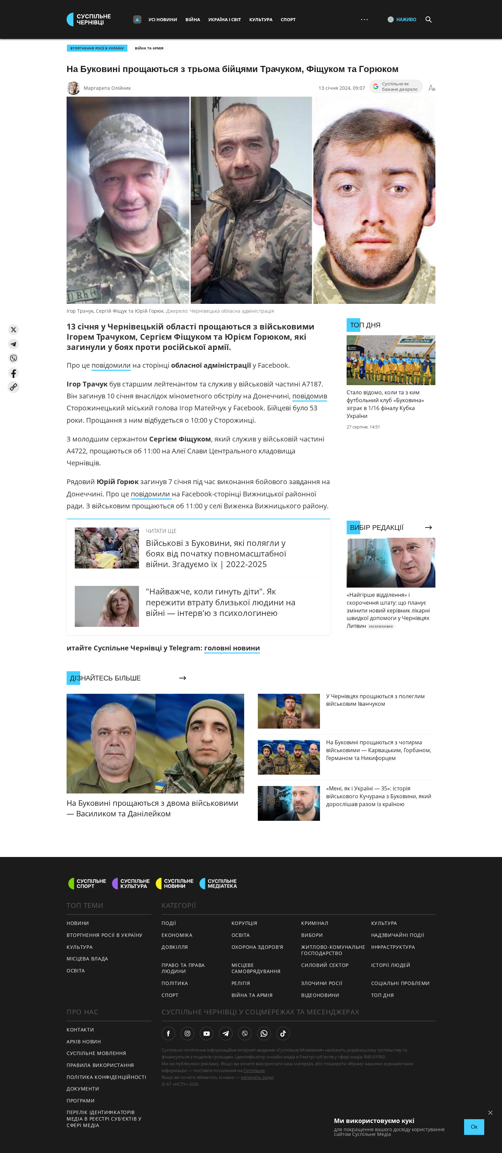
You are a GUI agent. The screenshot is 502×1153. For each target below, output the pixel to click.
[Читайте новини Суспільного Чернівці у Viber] (245, 1033)
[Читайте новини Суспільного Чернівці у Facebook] (168, 1033)
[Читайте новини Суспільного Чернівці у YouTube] (206, 1033)
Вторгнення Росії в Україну (97, 48)
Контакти (80, 1029)
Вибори (312, 935)
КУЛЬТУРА (80, 947)
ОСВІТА (76, 970)
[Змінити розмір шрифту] (432, 88)
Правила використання (100, 1065)
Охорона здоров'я (257, 947)
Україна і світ (224, 19)
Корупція (244, 923)
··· (364, 19)
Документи (83, 1088)
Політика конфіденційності (107, 1077)
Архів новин (84, 1041)
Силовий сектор (325, 965)
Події (169, 923)
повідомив (309, 395)
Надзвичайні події (397, 935)
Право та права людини (183, 968)
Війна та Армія (149, 48)
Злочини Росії (321, 983)
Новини (78, 923)
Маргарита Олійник (107, 88)
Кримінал (315, 923)
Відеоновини (320, 995)
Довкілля (175, 947)
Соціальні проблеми (400, 983)
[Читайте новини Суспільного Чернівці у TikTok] (283, 1033)
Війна (192, 19)
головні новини (232, 647)
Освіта (241, 935)
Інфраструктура (393, 947)
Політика (175, 983)
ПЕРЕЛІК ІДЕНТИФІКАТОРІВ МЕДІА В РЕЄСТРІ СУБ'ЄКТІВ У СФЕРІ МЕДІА (104, 1118)
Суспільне (254, 1070)
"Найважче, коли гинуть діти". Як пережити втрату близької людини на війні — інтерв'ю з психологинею (220, 602)
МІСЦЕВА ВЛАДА (87, 958)
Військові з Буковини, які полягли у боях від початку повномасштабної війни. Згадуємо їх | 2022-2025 (216, 553)
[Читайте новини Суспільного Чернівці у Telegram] (226, 1033)
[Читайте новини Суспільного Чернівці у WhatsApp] (264, 1033)
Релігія (241, 983)
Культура (261, 19)
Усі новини (163, 19)
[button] (13, 330)
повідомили (111, 365)
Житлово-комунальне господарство (333, 950)
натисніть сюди (257, 1077)
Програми (81, 1100)
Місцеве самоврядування (256, 968)
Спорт (288, 19)
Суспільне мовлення (96, 1053)
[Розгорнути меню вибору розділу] (137, 19)
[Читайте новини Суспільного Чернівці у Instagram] (187, 1033)
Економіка (177, 935)
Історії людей (390, 965)
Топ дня (382, 995)
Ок (474, 1127)
